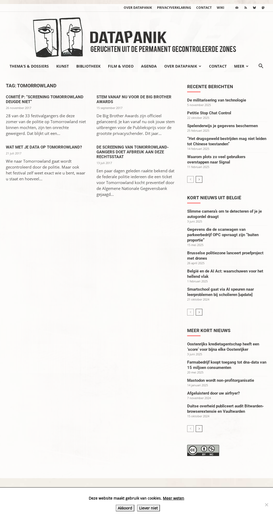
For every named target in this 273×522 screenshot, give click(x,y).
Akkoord (125, 508)
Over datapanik (138, 7)
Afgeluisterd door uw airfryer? (213, 393)
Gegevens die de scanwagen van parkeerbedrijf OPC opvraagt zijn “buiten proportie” (223, 235)
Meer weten (173, 498)
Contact (204, 7)
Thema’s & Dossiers (29, 66)
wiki (220, 7)
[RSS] (246, 7)
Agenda (149, 66)
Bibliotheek (88, 66)
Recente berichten (210, 86)
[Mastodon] (263, 7)
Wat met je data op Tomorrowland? (44, 147)
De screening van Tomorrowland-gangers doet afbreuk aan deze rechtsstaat (133, 152)
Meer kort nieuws (208, 330)
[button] (260, 66)
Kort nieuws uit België (214, 197)
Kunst (62, 66)
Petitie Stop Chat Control (209, 113)
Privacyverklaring (174, 7)
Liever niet (148, 508)
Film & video (121, 66)
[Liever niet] (266, 504)
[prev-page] (190, 179)
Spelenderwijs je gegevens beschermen (222, 125)
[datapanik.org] (136, 36)
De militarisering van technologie (216, 100)
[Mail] (237, 7)
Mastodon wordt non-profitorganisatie (220, 380)
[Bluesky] (254, 7)
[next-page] (199, 179)
